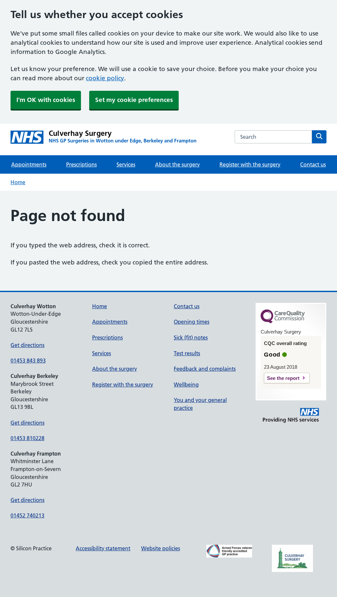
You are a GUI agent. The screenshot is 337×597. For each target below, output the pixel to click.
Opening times (191, 321)
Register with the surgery (250, 164)
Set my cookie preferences (134, 100)
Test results (187, 353)
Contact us (313, 164)
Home (18, 182)
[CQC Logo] (283, 321)
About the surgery (177, 164)
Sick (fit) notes (191, 337)
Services (126, 164)
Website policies (160, 548)
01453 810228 (27, 438)
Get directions (27, 345)
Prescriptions (81, 164)
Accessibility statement (103, 548)
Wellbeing (186, 384)
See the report (283, 378)
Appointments (28, 164)
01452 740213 (27, 515)
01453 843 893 (28, 360)
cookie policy (105, 78)
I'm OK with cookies (45, 100)
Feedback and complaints (205, 368)
